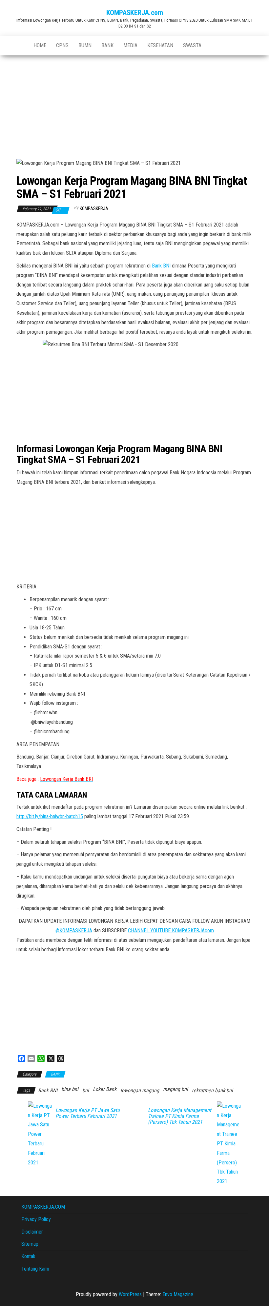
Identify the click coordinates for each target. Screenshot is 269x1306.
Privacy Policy (36, 1219)
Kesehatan (160, 45)
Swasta (192, 45)
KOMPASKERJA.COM (43, 1207)
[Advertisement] (134, 104)
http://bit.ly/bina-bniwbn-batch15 (49, 816)
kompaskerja (94, 208)
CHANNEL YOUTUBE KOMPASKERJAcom (171, 930)
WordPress (130, 1294)
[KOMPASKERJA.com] (20, 45)
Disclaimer (32, 1232)
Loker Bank (104, 1089)
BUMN (85, 45)
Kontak (28, 1256)
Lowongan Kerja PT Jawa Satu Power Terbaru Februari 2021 (87, 1113)
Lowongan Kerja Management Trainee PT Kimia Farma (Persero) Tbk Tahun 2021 (179, 1116)
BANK (107, 45)
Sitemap (29, 1244)
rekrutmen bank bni (212, 1090)
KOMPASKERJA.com (134, 13)
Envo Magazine (177, 1294)
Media (130, 45)
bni (85, 1090)
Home (39, 45)
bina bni (69, 1089)
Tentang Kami (35, 1269)
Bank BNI (161, 266)
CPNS (62, 45)
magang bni (175, 1089)
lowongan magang (139, 1090)
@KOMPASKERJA (73, 930)
